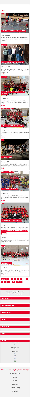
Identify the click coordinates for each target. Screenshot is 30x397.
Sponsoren (15, 384)
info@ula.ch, (11, 294)
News (15, 377)
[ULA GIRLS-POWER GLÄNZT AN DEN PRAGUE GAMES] (15, 235)
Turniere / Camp (15, 388)
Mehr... (3, 42)
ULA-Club (15, 391)
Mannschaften (15, 373)
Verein (15, 380)
